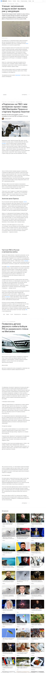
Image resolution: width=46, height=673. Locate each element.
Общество (16, 3)
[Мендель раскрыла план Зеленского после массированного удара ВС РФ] (23, 563)
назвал (8, 266)
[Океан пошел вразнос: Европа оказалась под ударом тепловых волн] (8, 563)
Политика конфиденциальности (40, 672)
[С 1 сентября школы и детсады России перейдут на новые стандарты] (23, 649)
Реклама (8, 672)
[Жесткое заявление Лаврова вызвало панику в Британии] (8, 520)
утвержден (26, 260)
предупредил (17, 75)
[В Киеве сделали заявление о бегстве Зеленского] (23, 520)
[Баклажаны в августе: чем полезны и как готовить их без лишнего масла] (37, 664)
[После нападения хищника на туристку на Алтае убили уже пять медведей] (37, 577)
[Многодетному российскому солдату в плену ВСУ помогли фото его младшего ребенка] (37, 520)
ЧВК (26, 309)
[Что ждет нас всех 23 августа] (23, 606)
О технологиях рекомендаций (31, 672)
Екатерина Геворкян (8, 118)
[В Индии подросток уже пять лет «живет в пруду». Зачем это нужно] (23, 664)
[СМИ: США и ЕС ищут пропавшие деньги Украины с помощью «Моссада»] (8, 635)
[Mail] (1, 1)
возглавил (4, 143)
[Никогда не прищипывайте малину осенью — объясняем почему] (37, 621)
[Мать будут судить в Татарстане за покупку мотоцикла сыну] (23, 534)
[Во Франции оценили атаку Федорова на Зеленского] (23, 592)
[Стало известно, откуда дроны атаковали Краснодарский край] (8, 592)
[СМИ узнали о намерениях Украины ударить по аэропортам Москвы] (8, 534)
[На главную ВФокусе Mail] (4, 1)
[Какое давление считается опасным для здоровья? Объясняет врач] (37, 563)
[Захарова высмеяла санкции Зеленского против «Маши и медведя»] (8, 606)
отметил (25, 201)
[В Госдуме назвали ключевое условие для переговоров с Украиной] (8, 664)
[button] (16, 29)
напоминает (7, 296)
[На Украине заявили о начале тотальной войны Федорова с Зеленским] (37, 606)
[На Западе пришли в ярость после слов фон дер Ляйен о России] (37, 534)
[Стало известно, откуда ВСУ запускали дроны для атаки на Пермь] (37, 592)
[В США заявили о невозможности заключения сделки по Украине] (8, 577)
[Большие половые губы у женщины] (37, 649)
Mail (1, 672)
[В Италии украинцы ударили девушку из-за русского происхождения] (23, 621)
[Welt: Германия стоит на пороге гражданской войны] (37, 635)
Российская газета (12, 321)
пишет (27, 43)
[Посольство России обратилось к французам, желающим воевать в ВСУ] (23, 635)
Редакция (15, 672)
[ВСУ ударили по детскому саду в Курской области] (23, 577)
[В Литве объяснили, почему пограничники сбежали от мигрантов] (8, 549)
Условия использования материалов (22, 672)
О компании (4, 672)
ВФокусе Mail (12, 3)
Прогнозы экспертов (19, 101)
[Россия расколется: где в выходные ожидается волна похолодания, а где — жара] (37, 549)
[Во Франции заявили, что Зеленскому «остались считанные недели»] (23, 549)
